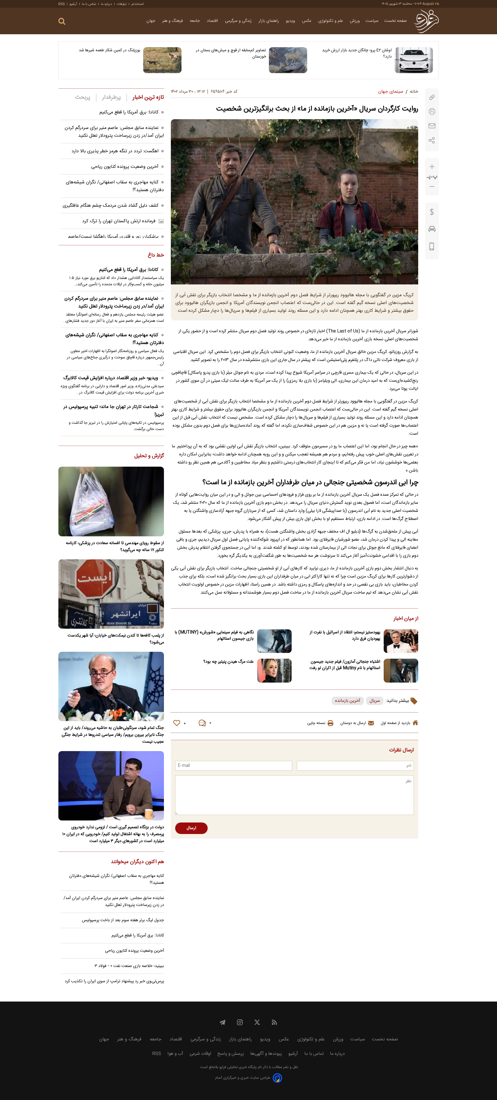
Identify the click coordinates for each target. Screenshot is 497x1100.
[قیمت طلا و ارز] (432, 213)
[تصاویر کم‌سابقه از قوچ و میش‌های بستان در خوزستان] (288, 60)
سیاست (372, 21)
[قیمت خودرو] (432, 230)
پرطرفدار (111, 97)
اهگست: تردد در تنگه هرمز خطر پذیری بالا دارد (115, 151)
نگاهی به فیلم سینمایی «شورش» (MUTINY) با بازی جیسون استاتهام (214, 635)
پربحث (82, 97)
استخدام (137, 4)
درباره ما (106, 4)
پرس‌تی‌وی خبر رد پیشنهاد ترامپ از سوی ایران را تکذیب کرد (114, 981)
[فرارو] (426, 21)
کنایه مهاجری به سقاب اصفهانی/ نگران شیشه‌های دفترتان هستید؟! (115, 339)
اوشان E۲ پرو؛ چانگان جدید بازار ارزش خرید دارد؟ (357, 53)
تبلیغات (122, 4)
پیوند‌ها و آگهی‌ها (266, 1053)
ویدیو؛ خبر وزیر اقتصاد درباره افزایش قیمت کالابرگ (110, 378)
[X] (257, 1022)
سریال (375, 700)
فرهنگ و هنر (173, 21)
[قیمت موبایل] (432, 248)
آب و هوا (175, 1053)
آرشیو (73, 4)
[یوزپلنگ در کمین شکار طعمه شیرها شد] (162, 60)
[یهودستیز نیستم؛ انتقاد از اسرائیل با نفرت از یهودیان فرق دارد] (401, 641)
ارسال (191, 828)
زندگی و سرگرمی (239, 21)
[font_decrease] (432, 187)
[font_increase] (432, 167)
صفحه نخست (395, 21)
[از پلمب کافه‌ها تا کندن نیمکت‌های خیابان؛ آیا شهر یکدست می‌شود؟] (111, 594)
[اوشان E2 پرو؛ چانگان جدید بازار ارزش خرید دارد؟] (414, 60)
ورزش (355, 21)
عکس (307, 21)
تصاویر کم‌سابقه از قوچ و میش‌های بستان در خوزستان (231, 53)
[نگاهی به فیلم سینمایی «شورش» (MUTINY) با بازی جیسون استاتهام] (274, 641)
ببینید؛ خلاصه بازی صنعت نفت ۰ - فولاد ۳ (129, 966)
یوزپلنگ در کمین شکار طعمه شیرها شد (109, 50)
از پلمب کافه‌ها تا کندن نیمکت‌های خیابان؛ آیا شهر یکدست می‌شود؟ (116, 639)
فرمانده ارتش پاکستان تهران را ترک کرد (119, 221)
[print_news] (432, 111)
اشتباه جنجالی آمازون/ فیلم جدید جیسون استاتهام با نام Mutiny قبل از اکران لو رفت (344, 665)
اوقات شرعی (200, 1053)
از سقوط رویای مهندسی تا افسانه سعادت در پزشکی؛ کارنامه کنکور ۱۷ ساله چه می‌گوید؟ (115, 547)
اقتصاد (213, 21)
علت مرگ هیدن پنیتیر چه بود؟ (228, 662)
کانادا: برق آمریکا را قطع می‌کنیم (129, 112)
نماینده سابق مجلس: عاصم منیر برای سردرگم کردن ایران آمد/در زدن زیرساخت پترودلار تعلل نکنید (114, 132)
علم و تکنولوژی (331, 21)
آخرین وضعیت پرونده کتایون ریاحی (124, 167)
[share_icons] (432, 140)
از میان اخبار (406, 618)
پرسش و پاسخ (230, 1053)
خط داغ (156, 255)
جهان (151, 21)
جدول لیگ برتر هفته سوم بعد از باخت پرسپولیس (123, 920)
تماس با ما (89, 4)
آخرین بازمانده (347, 700)
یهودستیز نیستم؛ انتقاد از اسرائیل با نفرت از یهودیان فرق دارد (345, 635)
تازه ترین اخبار (148, 97)
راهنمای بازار (269, 21)
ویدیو (291, 21)
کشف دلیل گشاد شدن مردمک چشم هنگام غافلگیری (110, 206)
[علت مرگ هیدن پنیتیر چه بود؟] (274, 671)
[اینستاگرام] (239, 1022)
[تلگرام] (222, 1022)
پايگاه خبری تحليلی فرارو (237, 1067)
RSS (61, 4)
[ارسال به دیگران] (432, 126)
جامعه (195, 21)
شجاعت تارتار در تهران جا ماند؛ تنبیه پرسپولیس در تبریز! (114, 411)
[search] (61, 21)
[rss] (274, 1022)
